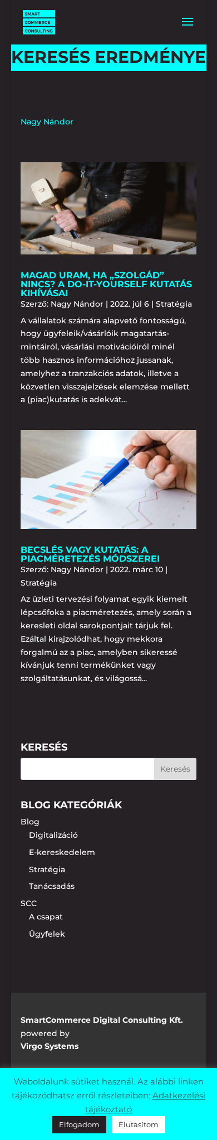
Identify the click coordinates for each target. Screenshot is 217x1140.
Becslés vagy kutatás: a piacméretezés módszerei (90, 554)
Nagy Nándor (77, 304)
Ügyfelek (47, 934)
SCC (29, 903)
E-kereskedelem (62, 852)
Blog (30, 822)
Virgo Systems (49, 1046)
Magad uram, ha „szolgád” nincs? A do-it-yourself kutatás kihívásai (106, 284)
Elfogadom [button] (79, 1124)
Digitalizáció (53, 835)
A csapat (46, 917)
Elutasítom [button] (139, 1124)
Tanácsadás (52, 886)
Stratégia (174, 304)
